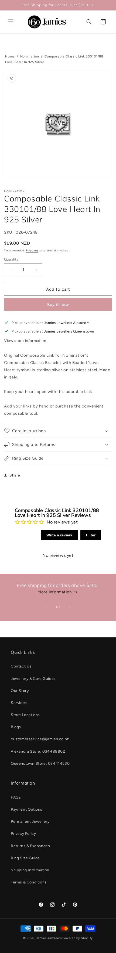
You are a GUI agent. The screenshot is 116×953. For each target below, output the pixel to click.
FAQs (16, 797)
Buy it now (58, 304)
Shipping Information (30, 870)
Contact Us (21, 666)
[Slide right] (70, 607)
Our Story (20, 690)
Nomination (30, 56)
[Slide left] (46, 607)
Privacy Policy (23, 833)
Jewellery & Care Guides (33, 678)
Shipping (32, 250)
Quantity (11, 259)
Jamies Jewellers (49, 938)
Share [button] (14, 475)
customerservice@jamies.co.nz (40, 739)
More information (54, 592)
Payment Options (26, 809)
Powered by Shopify (77, 938)
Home (10, 56)
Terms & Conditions (29, 882)
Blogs (16, 727)
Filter (90, 535)
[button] (11, 22)
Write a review (59, 535)
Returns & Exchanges (30, 846)
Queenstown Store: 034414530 (40, 763)
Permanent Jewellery (30, 821)
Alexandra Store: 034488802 (38, 751)
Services (19, 703)
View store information (25, 340)
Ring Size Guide (25, 858)
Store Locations (25, 715)
